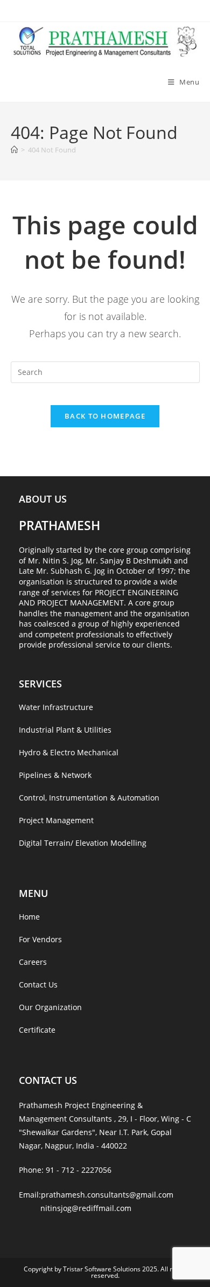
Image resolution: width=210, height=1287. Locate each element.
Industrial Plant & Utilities (65, 730)
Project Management (56, 820)
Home (29, 917)
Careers (33, 962)
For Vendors (40, 939)
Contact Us (38, 984)
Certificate (37, 1030)
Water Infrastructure (56, 707)
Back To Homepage (105, 416)
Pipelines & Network (55, 775)
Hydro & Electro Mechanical (68, 752)
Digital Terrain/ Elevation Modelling (82, 843)
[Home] (14, 150)
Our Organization (50, 1007)
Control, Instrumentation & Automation (89, 797)
